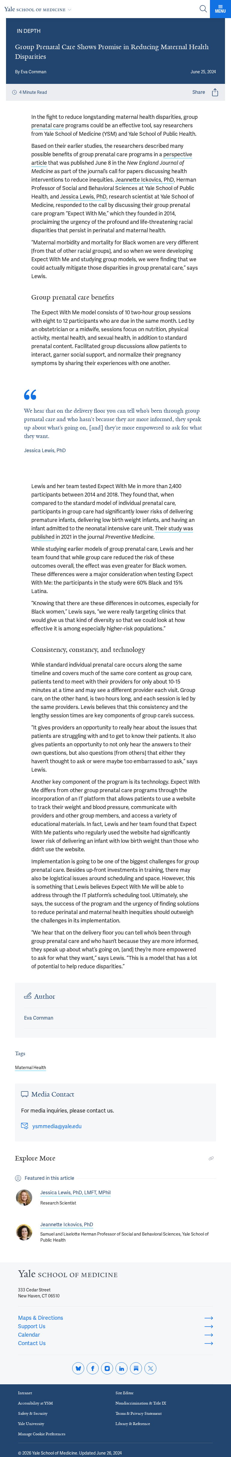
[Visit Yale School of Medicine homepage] (67, 1275)
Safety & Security (33, 1413)
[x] (150, 1368)
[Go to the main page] (38, 8)
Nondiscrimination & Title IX (141, 1403)
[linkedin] (122, 1368)
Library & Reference (133, 1423)
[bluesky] (78, 1368)
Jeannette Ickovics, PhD (144, 179)
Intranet (25, 1392)
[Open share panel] (215, 92)
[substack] (136, 1368)
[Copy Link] (211, 1158)
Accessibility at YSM (35, 1403)
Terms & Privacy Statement (139, 1413)
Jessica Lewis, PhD (83, 196)
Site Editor (125, 1392)
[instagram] (107, 1368)
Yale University (31, 1423)
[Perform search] (203, 9)
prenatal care (47, 125)
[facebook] (93, 1368)
